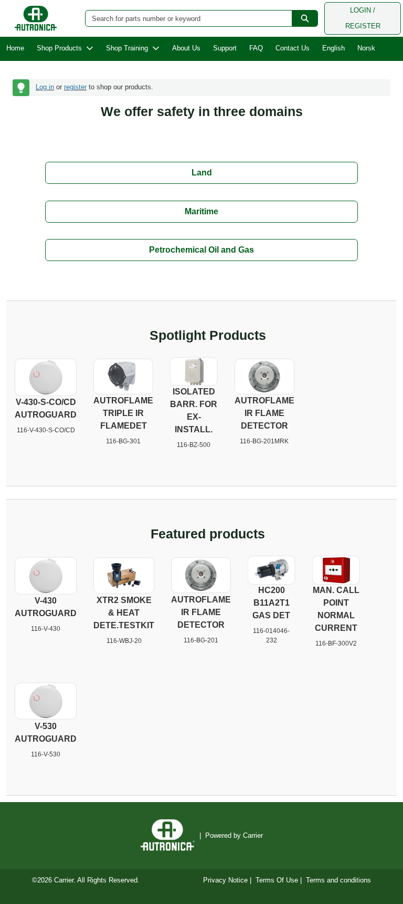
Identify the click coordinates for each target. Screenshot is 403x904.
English (333, 48)
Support (225, 48)
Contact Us (292, 48)
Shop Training (127, 48)
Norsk (366, 48)
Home (15, 48)
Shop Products (59, 48)
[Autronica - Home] (35, 18)
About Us (186, 48)
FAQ (256, 48)
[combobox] (185, 18)
